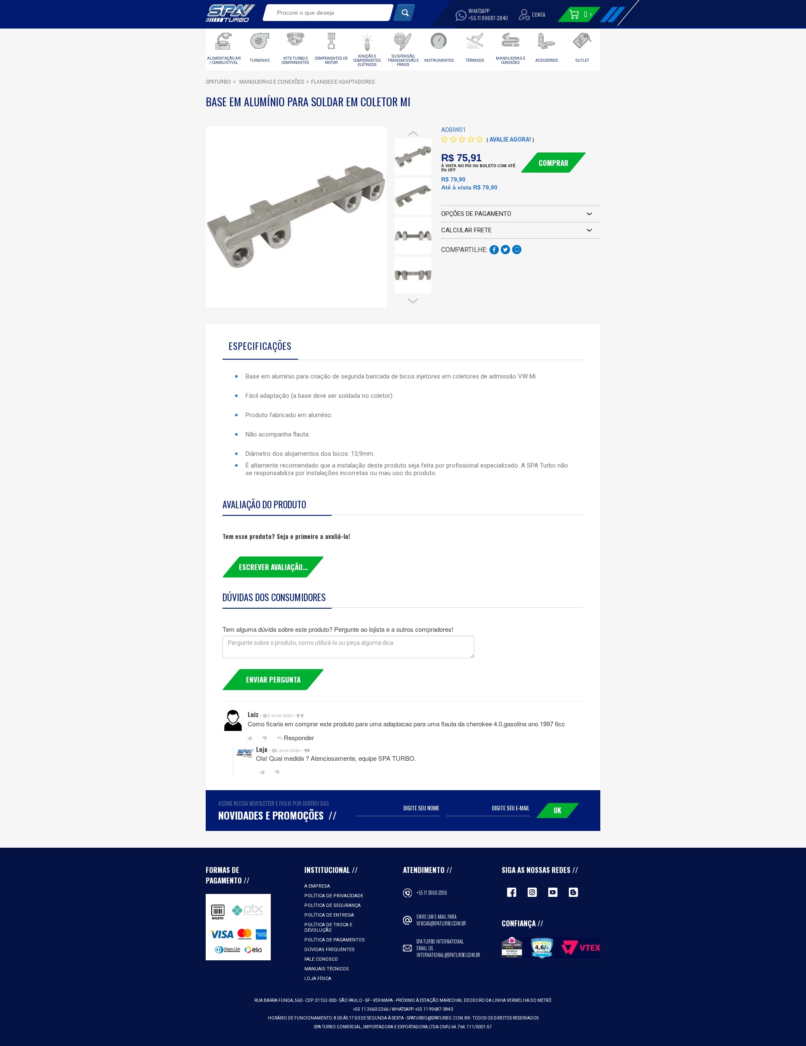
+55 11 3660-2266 (431, 892)
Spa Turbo (230, 13)
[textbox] (322, 12)
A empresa (317, 886)
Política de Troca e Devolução (328, 927)
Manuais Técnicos (326, 969)
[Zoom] (413, 156)
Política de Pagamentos (334, 940)
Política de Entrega (329, 915)
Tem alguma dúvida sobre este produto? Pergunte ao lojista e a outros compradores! (337, 629)
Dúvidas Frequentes (329, 949)
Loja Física (317, 978)
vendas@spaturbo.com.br (441, 923)
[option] (413, 157)
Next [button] (413, 301)
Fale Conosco (321, 959)
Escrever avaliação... (273, 567)
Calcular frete (466, 230)
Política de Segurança (332, 905)
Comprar (553, 163)
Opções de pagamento (476, 214)
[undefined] (296, 216)
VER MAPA (383, 1000)
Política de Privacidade (333, 896)
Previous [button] (413, 134)
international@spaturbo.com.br (448, 954)
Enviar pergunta (273, 679)
